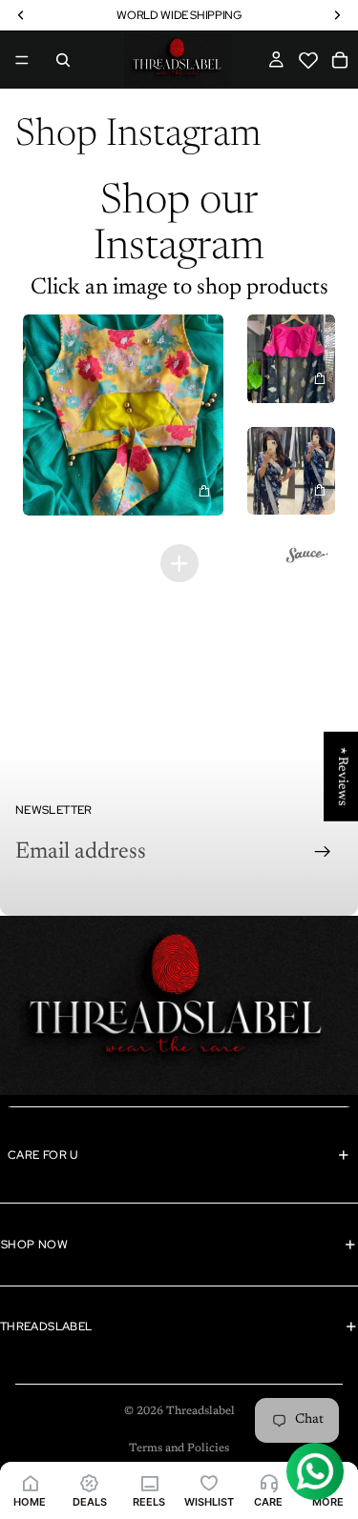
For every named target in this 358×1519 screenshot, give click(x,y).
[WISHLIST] (208, 1482)
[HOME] (29, 1482)
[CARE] (268, 1482)
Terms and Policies (179, 1448)
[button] (309, 60)
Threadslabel (200, 1411)
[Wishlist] (311, 69)
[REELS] (149, 1482)
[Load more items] (179, 563)
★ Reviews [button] (341, 776)
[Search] (63, 60)
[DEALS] (88, 1482)
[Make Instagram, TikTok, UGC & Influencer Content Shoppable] (307, 558)
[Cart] (340, 60)
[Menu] (22, 60)
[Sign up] (323, 852)
